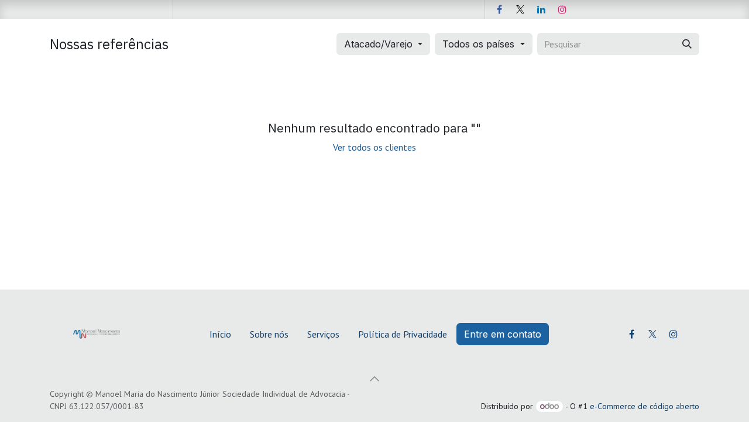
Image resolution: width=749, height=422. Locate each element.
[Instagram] (562, 9)
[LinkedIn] (541, 9)
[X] (520, 9)
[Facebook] (499, 9)
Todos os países (478, 44)
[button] (374, 379)
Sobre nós (269, 334)
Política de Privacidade (402, 334)
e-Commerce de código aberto (644, 406)
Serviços (323, 334)
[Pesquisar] (687, 44)
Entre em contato (502, 334)
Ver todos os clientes (374, 147)
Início (220, 334)
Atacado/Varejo (378, 44)
